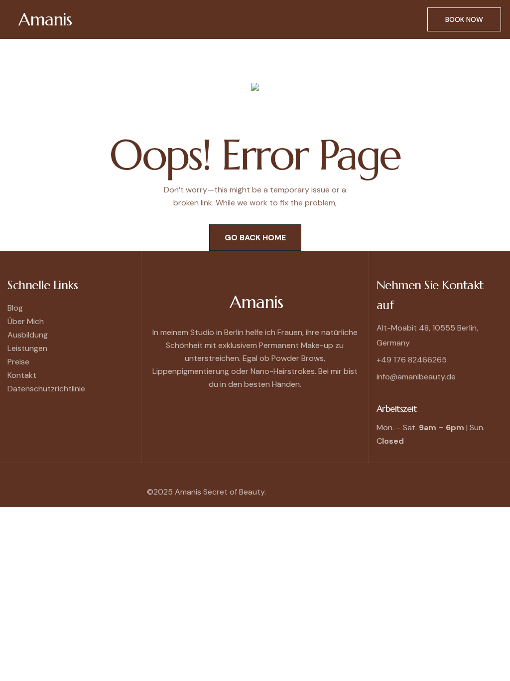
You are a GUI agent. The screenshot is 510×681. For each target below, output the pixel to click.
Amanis (45, 19)
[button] (259, 19)
